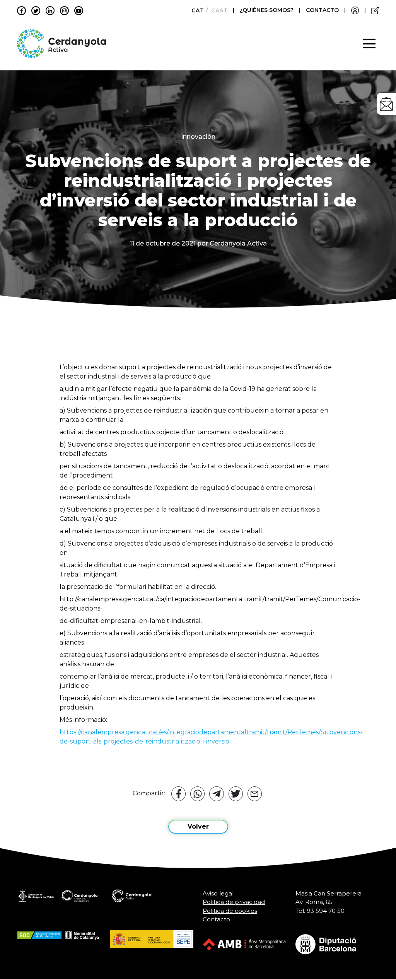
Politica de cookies (230, 910)
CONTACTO (322, 10)
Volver (198, 826)
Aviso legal (218, 893)
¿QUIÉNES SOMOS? (267, 10)
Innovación (198, 136)
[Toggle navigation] (369, 43)
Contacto (216, 919)
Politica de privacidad (234, 902)
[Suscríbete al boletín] (386, 104)
